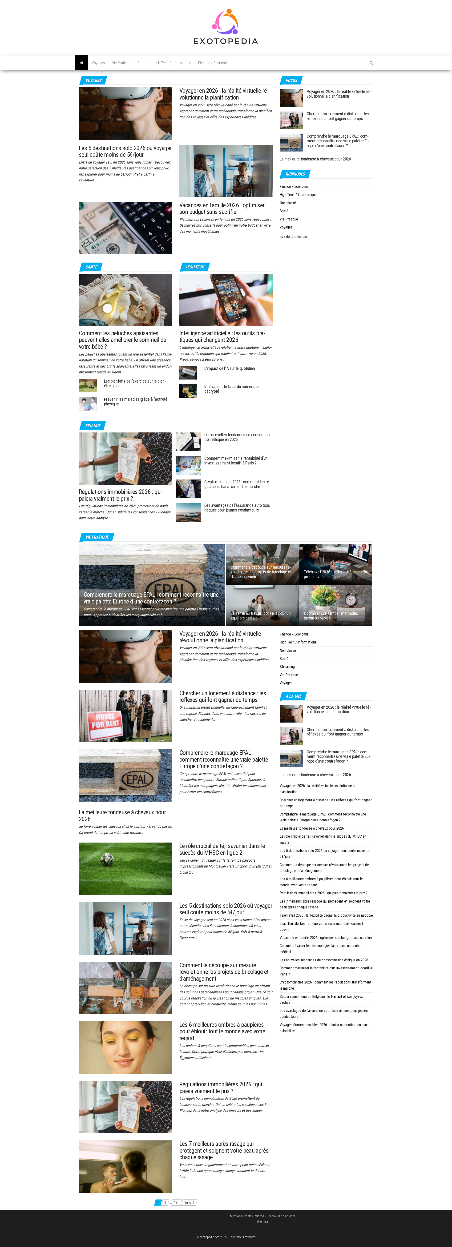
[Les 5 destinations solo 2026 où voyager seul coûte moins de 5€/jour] (226, 170)
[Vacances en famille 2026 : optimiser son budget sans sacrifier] (125, 227)
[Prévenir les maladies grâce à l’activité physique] (88, 403)
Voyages (98, 63)
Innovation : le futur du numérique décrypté (231, 389)
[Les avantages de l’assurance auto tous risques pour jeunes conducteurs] (188, 512)
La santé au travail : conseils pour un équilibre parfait (261, 615)
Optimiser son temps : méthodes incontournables (331, 615)
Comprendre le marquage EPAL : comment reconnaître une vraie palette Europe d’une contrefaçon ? (338, 141)
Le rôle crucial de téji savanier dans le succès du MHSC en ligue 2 (222, 849)
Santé (141, 63)
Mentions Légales (241, 1216)
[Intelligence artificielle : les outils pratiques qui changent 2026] (226, 300)
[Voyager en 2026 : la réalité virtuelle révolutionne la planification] (125, 113)
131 (176, 1202)
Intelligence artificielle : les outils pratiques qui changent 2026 (222, 337)
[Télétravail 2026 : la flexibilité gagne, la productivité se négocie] (335, 564)
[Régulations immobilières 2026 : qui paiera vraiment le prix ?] (125, 458)
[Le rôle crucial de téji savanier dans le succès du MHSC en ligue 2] (125, 869)
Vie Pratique (121, 63)
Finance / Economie (213, 63)
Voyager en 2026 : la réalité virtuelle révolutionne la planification (224, 94)
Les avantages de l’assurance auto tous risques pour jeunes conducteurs (237, 507)
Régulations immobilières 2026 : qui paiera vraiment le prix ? (120, 495)
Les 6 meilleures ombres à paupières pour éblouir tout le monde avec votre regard (222, 1031)
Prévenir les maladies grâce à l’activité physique (135, 401)
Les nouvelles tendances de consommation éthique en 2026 (237, 437)
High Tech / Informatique (172, 63)
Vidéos (259, 1216)
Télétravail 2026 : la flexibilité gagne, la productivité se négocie (335, 574)
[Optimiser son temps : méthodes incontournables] (335, 605)
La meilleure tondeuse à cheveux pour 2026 (315, 158)
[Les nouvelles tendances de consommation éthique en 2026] (188, 441)
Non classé (288, 203)
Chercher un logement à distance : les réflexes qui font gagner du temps (338, 116)
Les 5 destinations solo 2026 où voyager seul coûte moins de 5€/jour (125, 151)
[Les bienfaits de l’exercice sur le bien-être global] (88, 385)
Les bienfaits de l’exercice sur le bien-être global (135, 383)
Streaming (287, 666)
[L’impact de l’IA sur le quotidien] (188, 372)
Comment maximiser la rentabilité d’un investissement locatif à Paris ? (236, 460)
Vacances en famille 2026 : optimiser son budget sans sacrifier (222, 209)
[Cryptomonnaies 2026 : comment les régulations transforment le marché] (188, 488)
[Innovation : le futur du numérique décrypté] (188, 390)
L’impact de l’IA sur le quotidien (229, 368)
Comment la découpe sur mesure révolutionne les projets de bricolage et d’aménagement (261, 572)
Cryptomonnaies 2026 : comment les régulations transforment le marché (237, 484)
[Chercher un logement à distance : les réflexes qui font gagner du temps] (291, 120)
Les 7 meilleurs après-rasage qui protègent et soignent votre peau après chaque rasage (224, 1150)
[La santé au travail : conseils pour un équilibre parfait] (262, 605)
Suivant (189, 1202)
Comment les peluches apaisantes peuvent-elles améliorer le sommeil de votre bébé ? (122, 340)
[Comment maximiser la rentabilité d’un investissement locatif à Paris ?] (188, 465)
